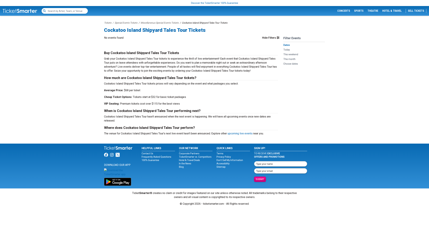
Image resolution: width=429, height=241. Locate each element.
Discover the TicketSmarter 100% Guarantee (214, 3)
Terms (220, 153)
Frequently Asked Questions (156, 156)
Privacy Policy (224, 156)
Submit (260, 179)
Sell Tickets (416, 10)
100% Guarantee (150, 160)
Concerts (343, 10)
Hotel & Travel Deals (189, 160)
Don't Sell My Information (230, 160)
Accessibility (223, 163)
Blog (181, 167)
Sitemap (221, 167)
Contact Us (147, 153)
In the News (185, 163)
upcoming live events (240, 133)
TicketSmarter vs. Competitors (195, 156)
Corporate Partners (189, 153)
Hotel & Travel (392, 10)
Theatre (372, 10)
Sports (358, 10)
